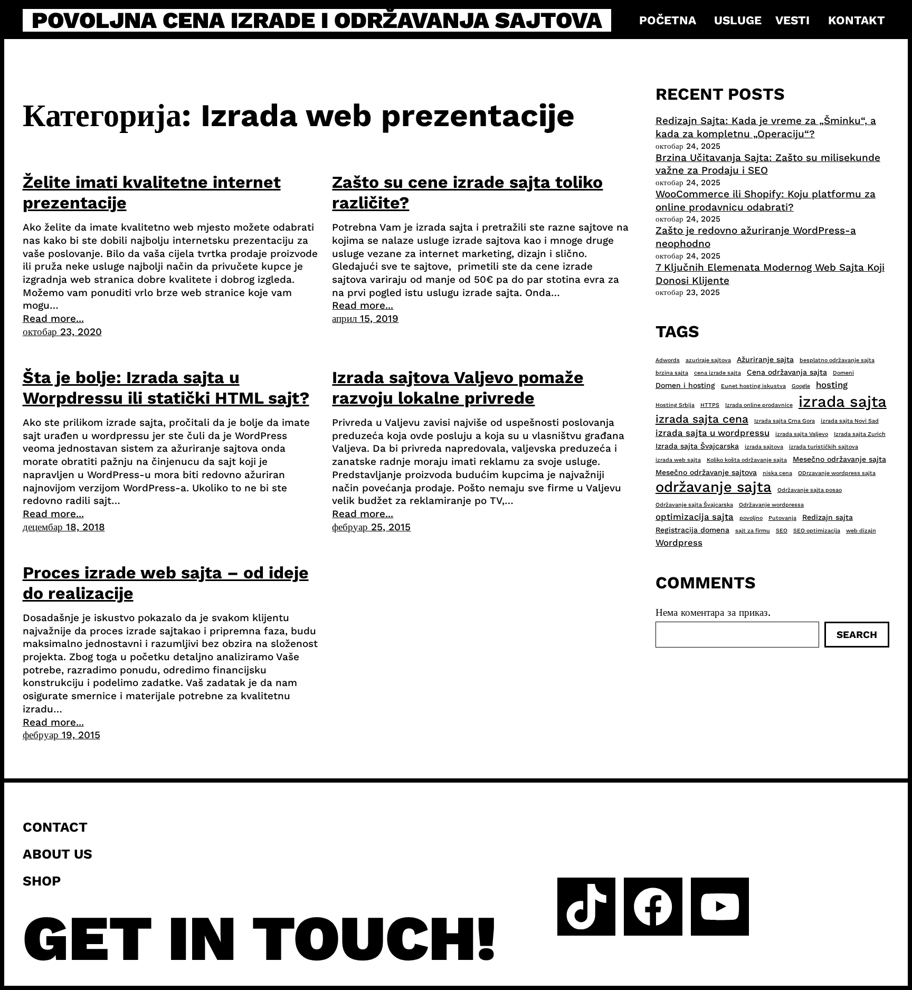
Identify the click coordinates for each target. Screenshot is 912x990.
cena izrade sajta (717, 372)
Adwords (668, 360)
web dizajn (861, 530)
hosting (832, 384)
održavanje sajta (714, 487)
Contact (55, 827)
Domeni (843, 372)
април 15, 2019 (365, 318)
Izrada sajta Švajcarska (697, 446)
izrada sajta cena (702, 418)
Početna (667, 20)
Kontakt (856, 20)
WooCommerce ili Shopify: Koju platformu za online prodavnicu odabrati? (766, 200)
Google (801, 386)
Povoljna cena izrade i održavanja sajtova (317, 20)
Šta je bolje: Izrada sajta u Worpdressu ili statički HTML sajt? (166, 387)
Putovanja (782, 518)
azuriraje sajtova (708, 360)
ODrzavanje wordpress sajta (837, 473)
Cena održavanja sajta (787, 372)
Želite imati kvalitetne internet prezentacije (152, 192)
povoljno (751, 518)
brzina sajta (672, 372)
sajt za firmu (752, 530)
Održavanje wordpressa (771, 504)
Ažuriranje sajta (765, 359)
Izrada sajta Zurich (860, 434)
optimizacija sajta (695, 516)
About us (57, 854)
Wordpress (679, 542)
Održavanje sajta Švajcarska (694, 504)
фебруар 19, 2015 (61, 735)
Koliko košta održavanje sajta (747, 459)
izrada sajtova (764, 446)
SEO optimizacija (816, 530)
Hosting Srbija (675, 405)
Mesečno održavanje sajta (839, 459)
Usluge (738, 20)
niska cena (777, 473)
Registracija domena (692, 530)
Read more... (53, 318)
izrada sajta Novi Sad (850, 420)
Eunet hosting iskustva (753, 386)
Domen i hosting (685, 385)
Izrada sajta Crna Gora (784, 420)
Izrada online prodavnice (759, 405)
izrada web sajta (678, 459)
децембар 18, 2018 (64, 527)
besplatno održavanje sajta (837, 360)
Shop (42, 881)
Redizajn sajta (827, 517)
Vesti (792, 20)
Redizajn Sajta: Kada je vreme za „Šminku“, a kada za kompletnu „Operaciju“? (766, 127)
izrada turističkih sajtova (823, 446)
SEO (781, 530)
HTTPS (709, 405)
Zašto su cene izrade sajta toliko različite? (467, 192)
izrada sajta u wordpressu (713, 432)
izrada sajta (843, 402)
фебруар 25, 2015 (371, 527)
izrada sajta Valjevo (801, 434)
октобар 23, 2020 (62, 332)
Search (857, 635)
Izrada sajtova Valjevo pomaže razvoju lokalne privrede (458, 387)
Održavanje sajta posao (809, 490)
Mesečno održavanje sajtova (706, 472)
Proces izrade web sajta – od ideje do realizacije (166, 583)
